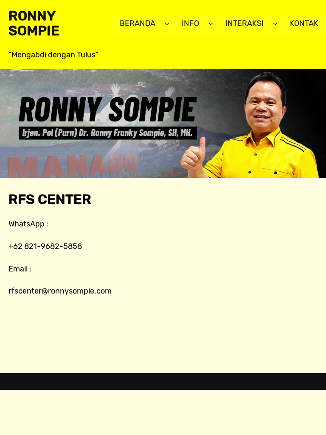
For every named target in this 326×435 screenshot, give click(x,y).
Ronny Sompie (33, 23)
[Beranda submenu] (167, 23)
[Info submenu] (210, 23)
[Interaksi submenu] (275, 23)
